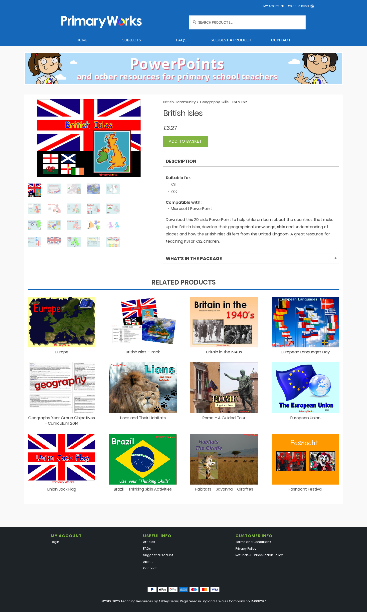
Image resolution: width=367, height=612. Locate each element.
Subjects (131, 40)
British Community (179, 102)
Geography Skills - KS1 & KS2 (223, 102)
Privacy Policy (245, 548)
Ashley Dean (168, 601)
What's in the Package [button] (194, 258)
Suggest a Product (231, 40)
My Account (274, 6)
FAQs (181, 40)
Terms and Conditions (253, 542)
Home (82, 40)
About (148, 562)
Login (55, 542)
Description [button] (181, 161)
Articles (149, 542)
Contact (281, 40)
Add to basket (185, 141)
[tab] (251, 162)
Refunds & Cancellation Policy (259, 555)
